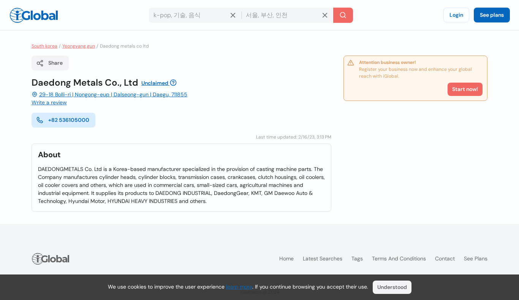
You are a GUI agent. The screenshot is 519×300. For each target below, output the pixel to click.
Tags (357, 258)
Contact (445, 258)
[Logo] (34, 15)
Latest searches (322, 258)
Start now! (465, 89)
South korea (44, 46)
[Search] (343, 15)
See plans (492, 14)
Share (55, 62)
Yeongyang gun (78, 46)
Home (286, 258)
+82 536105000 (68, 119)
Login (456, 14)
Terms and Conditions (399, 258)
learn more (239, 286)
